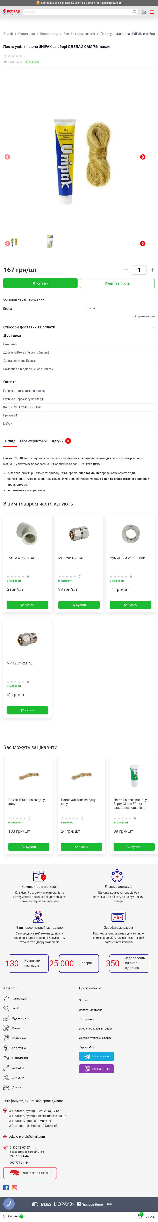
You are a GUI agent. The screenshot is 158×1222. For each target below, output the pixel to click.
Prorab (8, 34)
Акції (15, 1008)
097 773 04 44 (18, 1163)
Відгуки (60, 441)
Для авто (18, 1087)
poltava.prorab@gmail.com (27, 1137)
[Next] (142, 244)
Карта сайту (86, 1047)
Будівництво (20, 1018)
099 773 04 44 (18, 1156)
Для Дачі (18, 1067)
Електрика (19, 1047)
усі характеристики (143, 316)
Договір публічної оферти (95, 1037)
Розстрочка (86, 1019)
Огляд (10, 441)
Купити (42, 283)
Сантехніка (26, 34)
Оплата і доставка (90, 1009)
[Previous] (7, 244)
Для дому (18, 1077)
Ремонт (17, 1028)
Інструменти (20, 1057)
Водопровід (49, 34)
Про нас (84, 1000)
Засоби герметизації (79, 34)
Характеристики (33, 441)
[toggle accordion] (153, 327)
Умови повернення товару (95, 1028)
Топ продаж (19, 998)
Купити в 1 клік (117, 283)
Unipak (91, 308)
